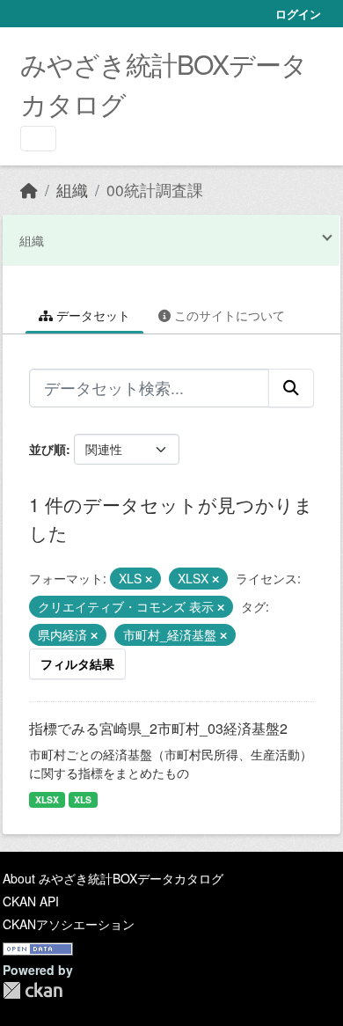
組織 (72, 190)
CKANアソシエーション (69, 924)
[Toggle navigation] (38, 138)
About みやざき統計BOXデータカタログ (113, 878)
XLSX (47, 799)
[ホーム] (29, 190)
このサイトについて (228, 315)
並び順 (47, 449)
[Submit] (291, 388)
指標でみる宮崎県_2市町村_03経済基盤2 (158, 728)
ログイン (298, 13)
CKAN (32, 990)
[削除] (148, 579)
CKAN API (31, 901)
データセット (91, 315)
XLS (82, 799)
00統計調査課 (154, 190)
